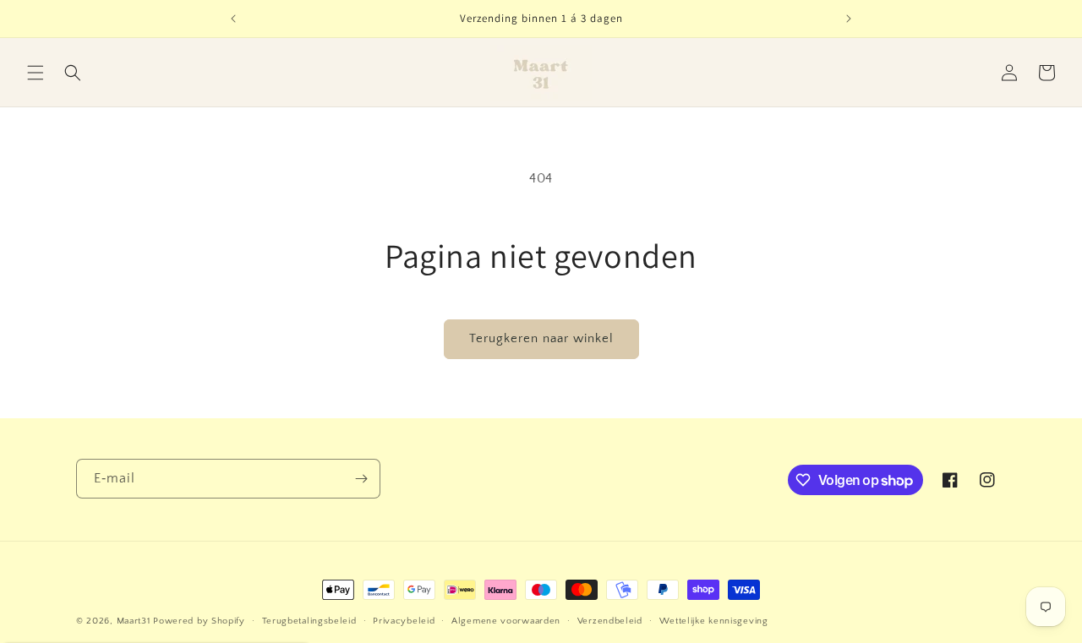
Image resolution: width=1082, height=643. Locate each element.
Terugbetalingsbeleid (309, 621)
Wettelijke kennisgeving (713, 621)
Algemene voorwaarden (505, 621)
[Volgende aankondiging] (848, 18)
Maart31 (133, 621)
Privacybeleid (403, 621)
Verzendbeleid (609, 621)
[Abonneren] (361, 479)
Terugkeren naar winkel (541, 338)
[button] (35, 72)
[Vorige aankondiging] (233, 18)
